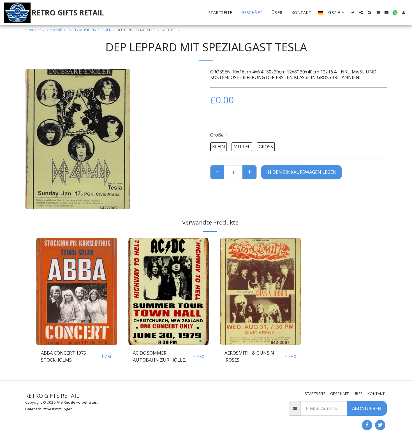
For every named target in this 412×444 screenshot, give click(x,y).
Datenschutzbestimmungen (49, 408)
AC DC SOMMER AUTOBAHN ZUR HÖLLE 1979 (159, 357)
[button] (353, 13)
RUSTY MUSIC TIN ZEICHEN (90, 29)
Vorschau (76, 342)
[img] (76, 291)
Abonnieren (366, 408)
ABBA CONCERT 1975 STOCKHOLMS (63, 356)
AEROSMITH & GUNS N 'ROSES (249, 356)
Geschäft (55, 29)
